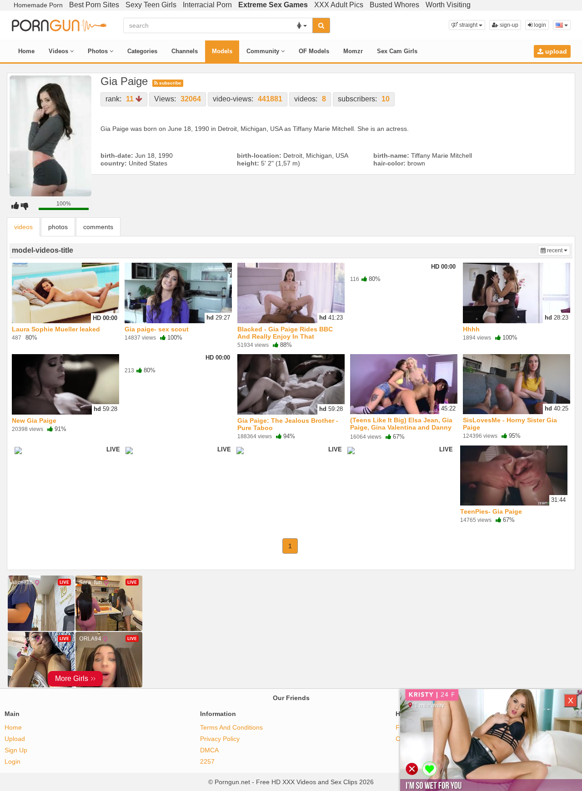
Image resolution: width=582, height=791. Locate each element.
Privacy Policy (220, 738)
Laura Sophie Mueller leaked (56, 329)
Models (222, 51)
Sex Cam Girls (397, 51)
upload (555, 51)
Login (12, 761)
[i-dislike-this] (25, 205)
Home (26, 51)
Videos (59, 51)
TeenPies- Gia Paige (491, 511)
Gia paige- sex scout (157, 329)
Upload (15, 738)
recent (558, 250)
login (539, 25)
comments (98, 226)
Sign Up (16, 750)
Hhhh (471, 329)
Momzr (353, 51)
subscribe (169, 82)
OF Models (314, 51)
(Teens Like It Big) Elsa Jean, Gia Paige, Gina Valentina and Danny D (401, 427)
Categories (142, 51)
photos (58, 226)
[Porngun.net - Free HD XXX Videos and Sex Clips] (59, 24)
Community (263, 51)
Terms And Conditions (231, 727)
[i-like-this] (15, 205)
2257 (207, 761)
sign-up (508, 25)
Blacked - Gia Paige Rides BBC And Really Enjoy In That (285, 332)
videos (23, 226)
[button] (467, 25)
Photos (99, 51)
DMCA (209, 750)
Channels (184, 51)
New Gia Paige (34, 420)
